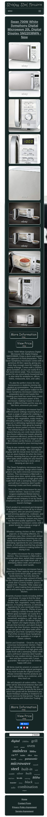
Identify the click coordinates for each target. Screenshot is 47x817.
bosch (37, 783)
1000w (25, 741)
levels (19, 778)
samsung (27, 778)
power (23, 747)
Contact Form (24, 803)
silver (20, 773)
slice (30, 755)
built (29, 773)
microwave (21, 763)
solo (13, 787)
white (20, 759)
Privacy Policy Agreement (24, 807)
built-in (26, 769)
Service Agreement (24, 811)
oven (31, 745)
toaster (13, 782)
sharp (20, 783)
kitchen (11, 778)
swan (16, 747)
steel (15, 768)
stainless (20, 751)
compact (24, 790)
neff (14, 755)
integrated (37, 774)
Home (24, 799)
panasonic (31, 758)
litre (35, 755)
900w (33, 751)
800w (36, 777)
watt (36, 770)
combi (11, 774)
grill (34, 741)
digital (15, 741)
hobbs (22, 755)
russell (35, 765)
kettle (13, 759)
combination (28, 786)
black (28, 782)
